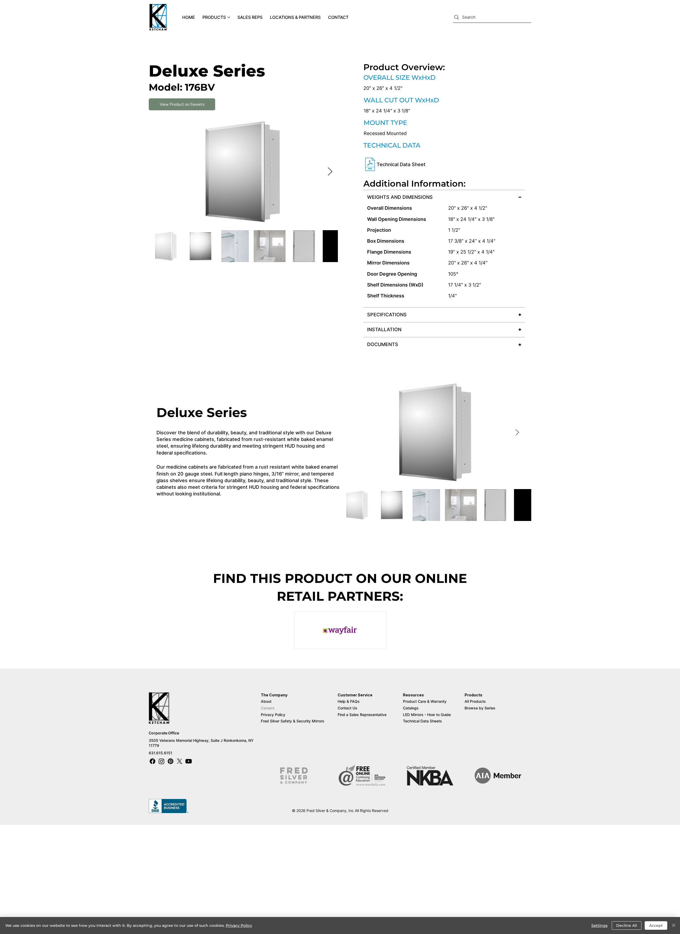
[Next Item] (330, 171)
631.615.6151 (160, 753)
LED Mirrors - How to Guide (427, 714)
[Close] (673, 925)
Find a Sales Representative (363, 714)
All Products (475, 701)
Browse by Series (480, 708)
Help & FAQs (349, 701)
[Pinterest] (170, 761)
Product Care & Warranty (425, 701)
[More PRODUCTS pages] (228, 17)
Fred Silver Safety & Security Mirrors (292, 721)
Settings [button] (599, 925)
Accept (656, 925)
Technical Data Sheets (422, 721)
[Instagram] (161, 761)
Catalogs (411, 708)
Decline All (626, 925)
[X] (179, 761)
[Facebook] (152, 761)
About (266, 701)
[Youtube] (188, 761)
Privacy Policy (273, 714)
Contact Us (347, 708)
